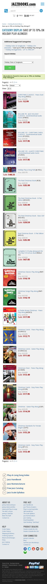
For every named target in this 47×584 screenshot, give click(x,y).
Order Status (6, 529)
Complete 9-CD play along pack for (30, 252)
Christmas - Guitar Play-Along (28, 407)
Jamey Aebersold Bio (8, 507)
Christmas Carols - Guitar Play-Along (31, 349)
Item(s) (21, 15)
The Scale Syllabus (29, 513)
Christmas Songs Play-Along (28, 291)
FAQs (3, 540)
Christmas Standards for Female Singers (29, 427)
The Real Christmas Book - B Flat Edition (30, 199)
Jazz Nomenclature (16, 484)
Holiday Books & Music (15, 24)
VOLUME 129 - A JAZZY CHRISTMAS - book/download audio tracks (31, 152)
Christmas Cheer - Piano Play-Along (30, 368)
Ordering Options (7, 536)
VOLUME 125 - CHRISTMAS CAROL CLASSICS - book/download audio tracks (30, 134)
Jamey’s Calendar (7, 513)
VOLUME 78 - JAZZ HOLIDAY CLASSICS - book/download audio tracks (30, 116)
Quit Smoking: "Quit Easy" (31, 522)
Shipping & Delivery (8, 533)
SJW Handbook (28, 511)
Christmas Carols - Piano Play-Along (31, 330)
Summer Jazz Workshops (31, 542)
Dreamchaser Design (20, 580)
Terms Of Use (5, 563)
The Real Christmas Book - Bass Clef (31, 216)
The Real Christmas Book (27, 181)
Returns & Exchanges (8, 538)
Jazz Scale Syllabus (15, 492)
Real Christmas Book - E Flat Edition (31, 233)
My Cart (32, 15)
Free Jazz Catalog (15, 488)
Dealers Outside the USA (31, 531)
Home (4, 24)
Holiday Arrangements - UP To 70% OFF (19, 50)
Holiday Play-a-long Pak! (26, 170)
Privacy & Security (13, 565)
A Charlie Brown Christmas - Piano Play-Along (30, 311)
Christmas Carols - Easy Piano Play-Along (30, 388)
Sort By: (5, 85)
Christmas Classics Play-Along (28, 272)
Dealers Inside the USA (30, 529)
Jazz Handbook (14, 479)
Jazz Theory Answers (30, 507)
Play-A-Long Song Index (18, 475)
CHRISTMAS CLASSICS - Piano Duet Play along (30, 96)
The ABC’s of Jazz (7, 511)
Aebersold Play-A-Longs (9, 509)
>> (16, 82)
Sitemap (6, 567)
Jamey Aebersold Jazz (9, 505)
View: (4, 88)
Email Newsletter (29, 520)
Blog (25, 540)
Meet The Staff (6, 516)
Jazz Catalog (27, 518)
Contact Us (5, 518)
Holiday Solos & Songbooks (15, 46)
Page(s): (5, 82)
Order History (6, 531)
